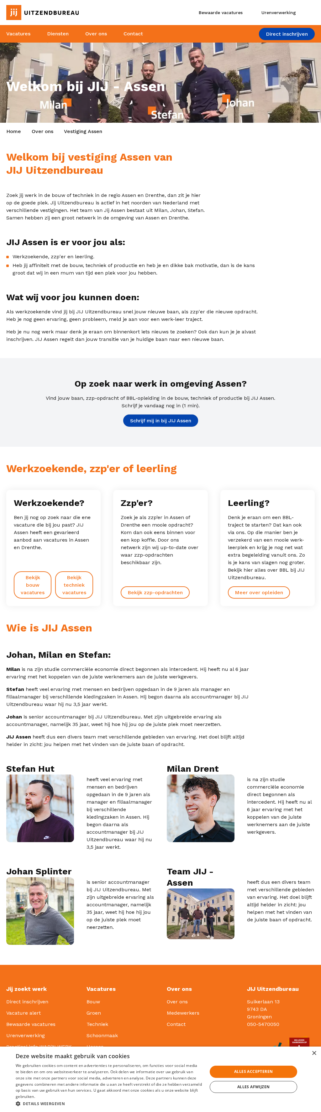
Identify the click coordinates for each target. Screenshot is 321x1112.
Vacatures (18, 34)
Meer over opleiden (259, 592)
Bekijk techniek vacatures (74, 584)
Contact (133, 34)
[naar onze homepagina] (53, 12)
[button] (109, 1103)
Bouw (93, 1002)
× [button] (314, 1053)
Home (13, 131)
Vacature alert (23, 1013)
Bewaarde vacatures (30, 1024)
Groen (94, 1013)
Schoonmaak (102, 1035)
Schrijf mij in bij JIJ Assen (160, 421)
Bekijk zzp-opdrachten (155, 592)
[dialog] (160, 1079)
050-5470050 (263, 1024)
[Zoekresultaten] (310, 13)
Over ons (96, 34)
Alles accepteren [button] (253, 1071)
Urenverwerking (25, 1035)
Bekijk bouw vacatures (33, 584)
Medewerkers (183, 1013)
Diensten (58, 34)
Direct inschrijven (287, 34)
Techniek (97, 1024)
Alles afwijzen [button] (253, 1086)
